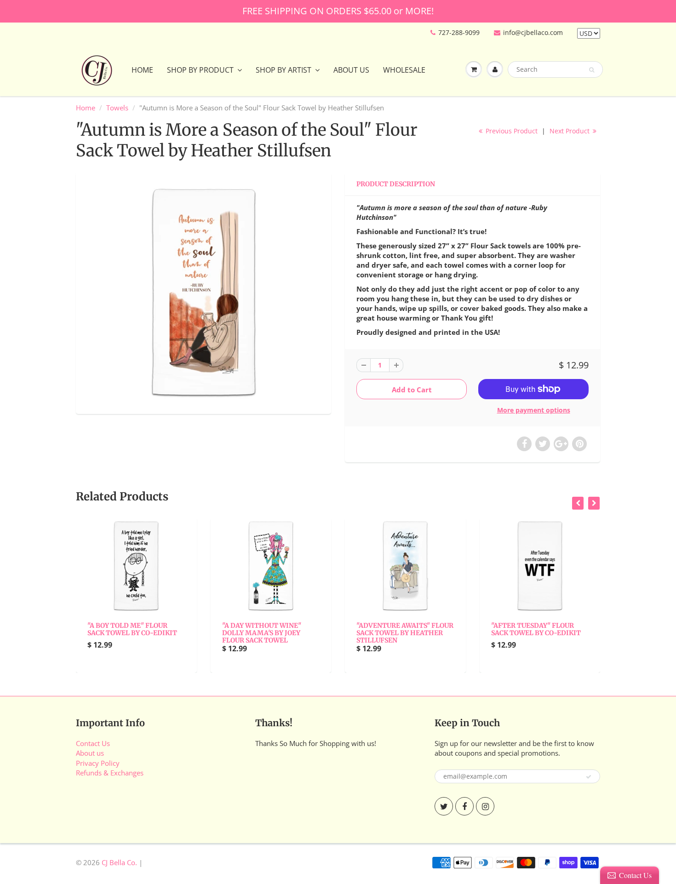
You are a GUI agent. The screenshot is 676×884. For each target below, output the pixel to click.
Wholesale (404, 70)
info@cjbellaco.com (533, 32)
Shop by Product (200, 70)
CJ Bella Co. (119, 862)
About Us (351, 70)
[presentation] (578, 503)
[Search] (592, 70)
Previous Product (511, 130)
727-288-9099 (459, 32)
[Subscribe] (588, 776)
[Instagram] (485, 806)
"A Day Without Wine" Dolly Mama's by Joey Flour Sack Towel (261, 632)
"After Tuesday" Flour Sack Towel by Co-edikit (536, 629)
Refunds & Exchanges (109, 772)
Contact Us (93, 743)
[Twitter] (444, 806)
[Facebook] (464, 806)
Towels (117, 107)
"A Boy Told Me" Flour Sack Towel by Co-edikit (132, 629)
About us (90, 753)
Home (142, 70)
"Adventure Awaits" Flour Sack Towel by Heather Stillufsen (404, 632)
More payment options (533, 410)
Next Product (570, 130)
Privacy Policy (98, 763)
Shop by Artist (283, 70)
